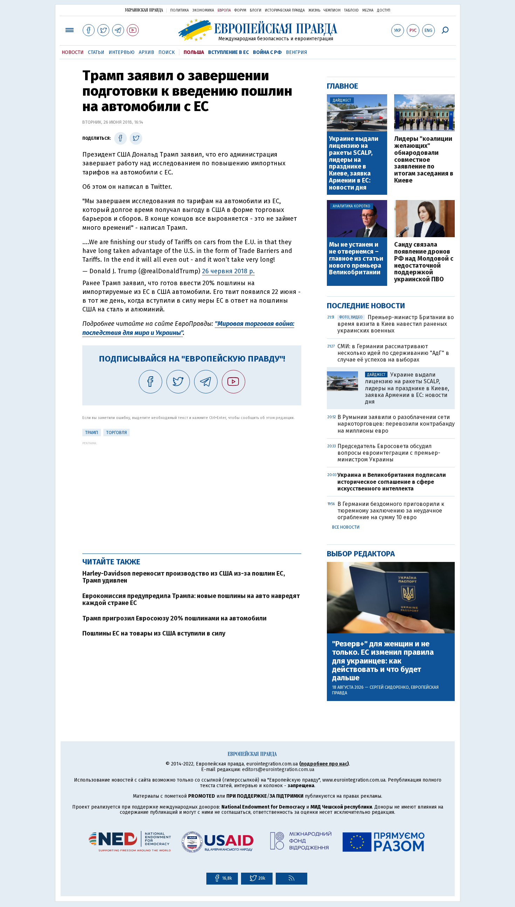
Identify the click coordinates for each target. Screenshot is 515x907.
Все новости (345, 527)
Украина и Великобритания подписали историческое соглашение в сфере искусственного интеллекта (391, 482)
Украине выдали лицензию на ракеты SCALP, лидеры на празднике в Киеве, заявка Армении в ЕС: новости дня (353, 163)
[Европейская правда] (257, 30)
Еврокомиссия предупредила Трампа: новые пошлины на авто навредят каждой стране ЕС (191, 599)
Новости (73, 52)
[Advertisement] (191, 494)
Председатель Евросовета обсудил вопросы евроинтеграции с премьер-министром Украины (388, 453)
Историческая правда (285, 10)
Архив (146, 52)
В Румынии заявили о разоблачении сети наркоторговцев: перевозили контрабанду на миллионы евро (396, 424)
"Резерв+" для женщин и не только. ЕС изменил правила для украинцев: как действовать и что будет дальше (383, 661)
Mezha (367, 10)
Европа (224, 10)
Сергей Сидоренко (389, 687)
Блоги (255, 10)
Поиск (166, 52)
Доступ (383, 10)
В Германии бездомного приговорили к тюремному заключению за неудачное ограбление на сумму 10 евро (390, 511)
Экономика (203, 10)
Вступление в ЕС (228, 52)
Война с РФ (267, 52)
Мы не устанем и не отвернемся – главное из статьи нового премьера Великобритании (356, 258)
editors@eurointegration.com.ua (278, 769)
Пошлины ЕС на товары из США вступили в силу (153, 633)
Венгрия (296, 52)
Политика (179, 10)
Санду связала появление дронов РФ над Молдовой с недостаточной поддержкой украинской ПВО (423, 262)
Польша (194, 52)
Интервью (122, 52)
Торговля (116, 432)
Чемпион (332, 10)
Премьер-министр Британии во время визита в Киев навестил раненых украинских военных (395, 324)
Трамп (91, 432)
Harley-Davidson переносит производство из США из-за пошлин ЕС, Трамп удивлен (183, 577)
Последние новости (366, 305)
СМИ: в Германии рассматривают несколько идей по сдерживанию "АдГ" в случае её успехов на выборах (393, 353)
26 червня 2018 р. (228, 271)
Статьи (96, 52)
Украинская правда (144, 10)
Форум (240, 10)
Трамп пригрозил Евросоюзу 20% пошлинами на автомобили (174, 618)
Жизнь (314, 10)
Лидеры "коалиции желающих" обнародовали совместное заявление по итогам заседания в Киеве (423, 160)
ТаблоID (351, 10)
